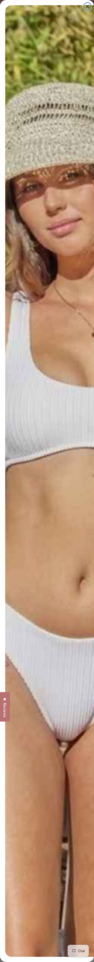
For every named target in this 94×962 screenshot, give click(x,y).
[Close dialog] (87, 6)
